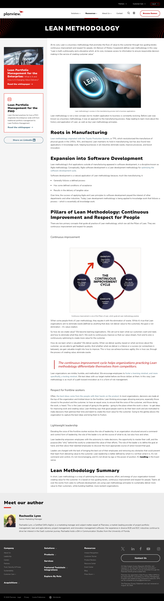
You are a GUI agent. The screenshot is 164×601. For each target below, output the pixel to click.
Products (49, 554)
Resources (90, 13)
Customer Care (138, 4)
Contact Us (140, 558)
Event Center (88, 567)
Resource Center (90, 563)
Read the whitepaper (20, 84)
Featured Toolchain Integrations (54, 568)
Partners (121, 4)
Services (48, 561)
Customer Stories (90, 556)
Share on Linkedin (22, 140)
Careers (6, 560)
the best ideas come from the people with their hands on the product (88, 396)
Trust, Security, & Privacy (12, 567)
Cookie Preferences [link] (38, 597)
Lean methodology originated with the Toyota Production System (80, 138)
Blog (86, 571)
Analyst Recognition (91, 553)
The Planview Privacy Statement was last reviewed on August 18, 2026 (140, 584)
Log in (154, 4)
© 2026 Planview (10, 597)
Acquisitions (10, 582)
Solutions (75, 13)
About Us (106, 13)
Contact (119, 13)
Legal (19, 597)
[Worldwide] (134, 13)
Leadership (7, 556)
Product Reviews (90, 560)
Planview (13, 14)
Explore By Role (52, 576)
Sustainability (8, 571)
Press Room (88, 574)
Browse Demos (150, 13)
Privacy (26, 597)
